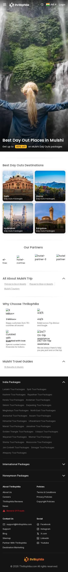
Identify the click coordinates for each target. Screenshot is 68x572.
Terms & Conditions (46, 492)
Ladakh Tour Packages (14, 389)
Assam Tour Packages (40, 415)
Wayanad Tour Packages (15, 437)
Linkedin (45, 538)
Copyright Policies (46, 501)
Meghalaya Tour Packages (16, 410)
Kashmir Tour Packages (14, 394)
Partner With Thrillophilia (15, 543)
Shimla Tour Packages (13, 442)
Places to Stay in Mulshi (41, 284)
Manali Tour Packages (13, 426)
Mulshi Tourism (11, 288)
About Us (7, 492)
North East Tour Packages (43, 410)
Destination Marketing (13, 547)
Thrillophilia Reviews (13, 501)
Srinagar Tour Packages (42, 447)
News (5, 506)
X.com (44, 533)
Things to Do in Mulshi (15, 284)
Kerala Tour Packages (13, 400)
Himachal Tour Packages (15, 421)
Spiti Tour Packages (36, 389)
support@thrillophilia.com (19, 524)
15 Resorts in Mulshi (13, 367)
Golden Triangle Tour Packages (18, 431)
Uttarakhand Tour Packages (42, 421)
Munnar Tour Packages (40, 437)
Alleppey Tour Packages (15, 453)
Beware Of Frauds (15, 511)
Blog (5, 533)
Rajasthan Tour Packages (40, 394)
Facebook (46, 524)
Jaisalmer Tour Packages (38, 426)
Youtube (45, 543)
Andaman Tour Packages (38, 400)
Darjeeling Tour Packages (38, 405)
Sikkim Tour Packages (13, 405)
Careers (7, 497)
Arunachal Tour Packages (15, 415)
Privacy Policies (44, 497)
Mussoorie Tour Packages (39, 442)
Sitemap (7, 538)
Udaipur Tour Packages (46, 431)
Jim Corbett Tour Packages (16, 447)
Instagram (45, 529)
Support (7, 529)
